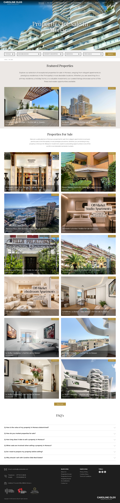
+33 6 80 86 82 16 (21, 477)
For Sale (41, 3)
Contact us (64, 483)
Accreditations (65, 481)
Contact (104, 3)
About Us (63, 472)
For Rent (50, 3)
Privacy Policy (84, 472)
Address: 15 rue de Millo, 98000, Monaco (19, 483)
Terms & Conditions (85, 476)
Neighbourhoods (76, 3)
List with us (88, 3)
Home (5, 59)
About (97, 3)
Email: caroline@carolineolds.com (18, 469)
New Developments (61, 3)
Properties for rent (66, 476)
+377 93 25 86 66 (21, 475)
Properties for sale (66, 474)
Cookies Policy (84, 474)
